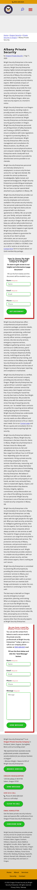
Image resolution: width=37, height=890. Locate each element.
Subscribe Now (14, 824)
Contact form (8, 249)
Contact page (25, 423)
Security (13, 876)
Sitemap (23, 887)
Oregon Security (15, 35)
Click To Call (13, 804)
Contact (22, 876)
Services (25, 872)
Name (12, 280)
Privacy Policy (15, 887)
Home (6, 35)
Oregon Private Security (14, 56)
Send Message (13, 787)
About (16, 872)
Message (13, 691)
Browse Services (15, 769)
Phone (12, 301)
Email (12, 291)
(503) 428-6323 (19, 2)
